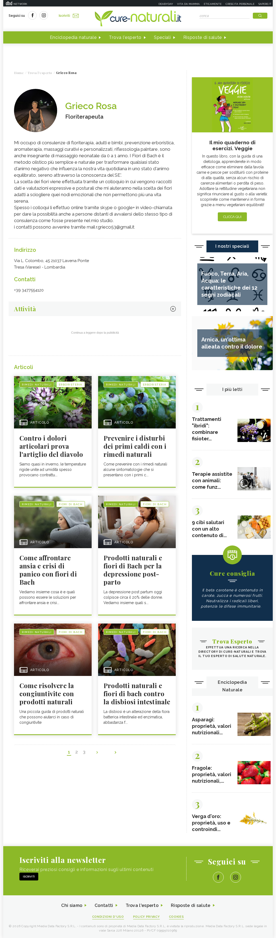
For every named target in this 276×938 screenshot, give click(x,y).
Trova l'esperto (125, 37)
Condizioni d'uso (108, 917)
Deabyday (165, 3)
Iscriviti (64, 16)
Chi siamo (71, 905)
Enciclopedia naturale (73, 37)
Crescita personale (240, 3)
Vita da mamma (188, 3)
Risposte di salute (202, 37)
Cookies (176, 917)
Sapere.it (264, 3)
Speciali (162, 37)
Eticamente (213, 3)
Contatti (104, 905)
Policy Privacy (146, 917)
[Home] (138, 19)
